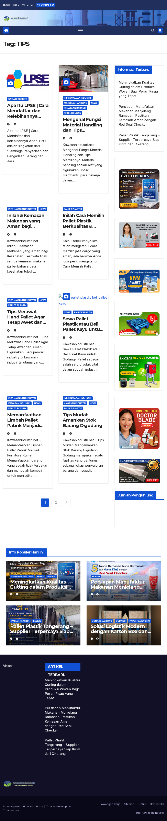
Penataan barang (75, 108)
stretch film (157, 804)
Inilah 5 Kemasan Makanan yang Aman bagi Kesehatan (25, 223)
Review (51, 576)
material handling (75, 103)
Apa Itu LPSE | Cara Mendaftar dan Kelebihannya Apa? (27, 113)
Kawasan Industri (19, 403)
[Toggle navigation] (80, 30)
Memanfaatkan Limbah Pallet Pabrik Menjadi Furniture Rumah (26, 423)
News (94, 103)
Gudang (121, 621)
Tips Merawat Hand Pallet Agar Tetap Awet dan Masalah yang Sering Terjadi (26, 322)
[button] (153, 30)
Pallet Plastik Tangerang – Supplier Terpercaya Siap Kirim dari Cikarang (139, 139)
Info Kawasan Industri (77, 98)
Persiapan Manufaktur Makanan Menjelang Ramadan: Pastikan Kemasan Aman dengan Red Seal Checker (137, 115)
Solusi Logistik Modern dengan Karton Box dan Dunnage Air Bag (119, 631)
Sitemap (129, 804)
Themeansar (11, 810)
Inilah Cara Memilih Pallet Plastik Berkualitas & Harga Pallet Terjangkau (83, 226)
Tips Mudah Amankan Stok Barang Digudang (82, 420)
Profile (142, 804)
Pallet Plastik (73, 209)
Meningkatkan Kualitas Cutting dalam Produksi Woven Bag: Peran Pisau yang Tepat (62, 689)
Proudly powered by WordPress (23, 806)
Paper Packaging (140, 621)
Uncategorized (17, 99)
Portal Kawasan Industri (149, 812)
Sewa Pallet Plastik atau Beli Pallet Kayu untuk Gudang (82, 327)
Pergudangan (72, 113)
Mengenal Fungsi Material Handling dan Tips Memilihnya (82, 127)
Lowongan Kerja (110, 804)
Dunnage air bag (102, 621)
